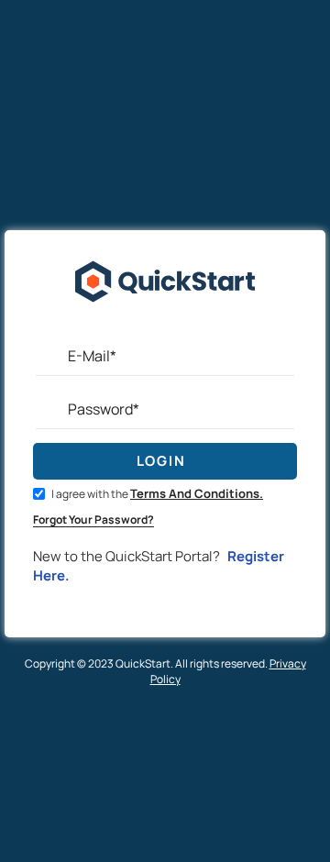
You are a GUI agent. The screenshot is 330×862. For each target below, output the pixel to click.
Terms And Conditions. (196, 493)
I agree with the (156, 494)
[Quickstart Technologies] (165, 327)
